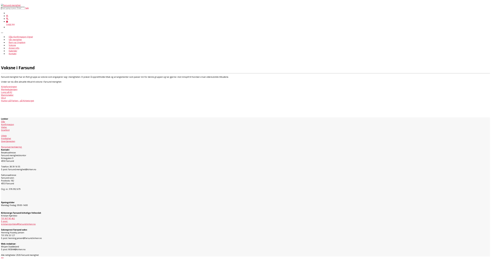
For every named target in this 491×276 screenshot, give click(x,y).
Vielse (4, 127)
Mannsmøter (7, 95)
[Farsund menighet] (11, 5)
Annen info (14, 48)
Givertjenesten (8, 141)
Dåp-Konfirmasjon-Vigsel (21, 36)
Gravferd (5, 130)
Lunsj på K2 (6, 92)
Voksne (12, 45)
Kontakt (12, 53)
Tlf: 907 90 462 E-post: (8, 220)
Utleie (4, 135)
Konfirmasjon (7, 124)
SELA (3, 97)
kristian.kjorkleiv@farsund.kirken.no (18, 224)
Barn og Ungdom (17, 42)
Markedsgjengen (9, 89)
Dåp (3, 121)
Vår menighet (15, 39)
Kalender (13, 50)
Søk (27, 8)
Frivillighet (6, 138)
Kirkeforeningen (9, 86)
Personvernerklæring (11, 147)
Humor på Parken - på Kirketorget (17, 100)
